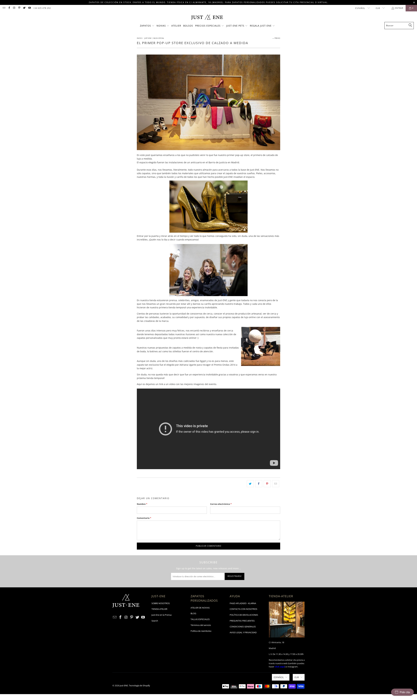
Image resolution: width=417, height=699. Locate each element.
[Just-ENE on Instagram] (14, 8)
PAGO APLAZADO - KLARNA (243, 603)
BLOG (193, 613)
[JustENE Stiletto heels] (181, 351)
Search (154, 620)
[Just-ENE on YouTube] (29, 8)
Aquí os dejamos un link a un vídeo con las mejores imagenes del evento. (177, 384)
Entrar (399, 8)
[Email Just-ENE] (3, 8)
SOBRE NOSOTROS (160, 603)
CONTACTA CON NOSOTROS (243, 609)
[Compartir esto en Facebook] (258, 483)
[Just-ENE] (207, 17)
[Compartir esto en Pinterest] (267, 483)
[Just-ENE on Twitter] (24, 8)
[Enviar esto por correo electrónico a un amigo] (275, 483)
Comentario (144, 518)
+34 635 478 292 (42, 8)
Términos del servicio (201, 625)
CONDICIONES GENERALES (243, 626)
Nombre (142, 504)
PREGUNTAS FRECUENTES (242, 620)
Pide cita (405, 692)
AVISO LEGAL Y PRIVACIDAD (243, 632)
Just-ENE (124, 685)
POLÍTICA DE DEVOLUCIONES (244, 614)
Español (360, 8)
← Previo (276, 38)
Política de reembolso (201, 630)
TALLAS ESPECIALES (200, 619)
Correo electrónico (221, 504)
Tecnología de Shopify (139, 685)
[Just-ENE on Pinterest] (19, 8)
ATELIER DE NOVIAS (200, 607)
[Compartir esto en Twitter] (250, 483)
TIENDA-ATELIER (159, 609)
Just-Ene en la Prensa (161, 614)
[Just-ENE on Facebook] (8, 8)
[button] (147, 26)
